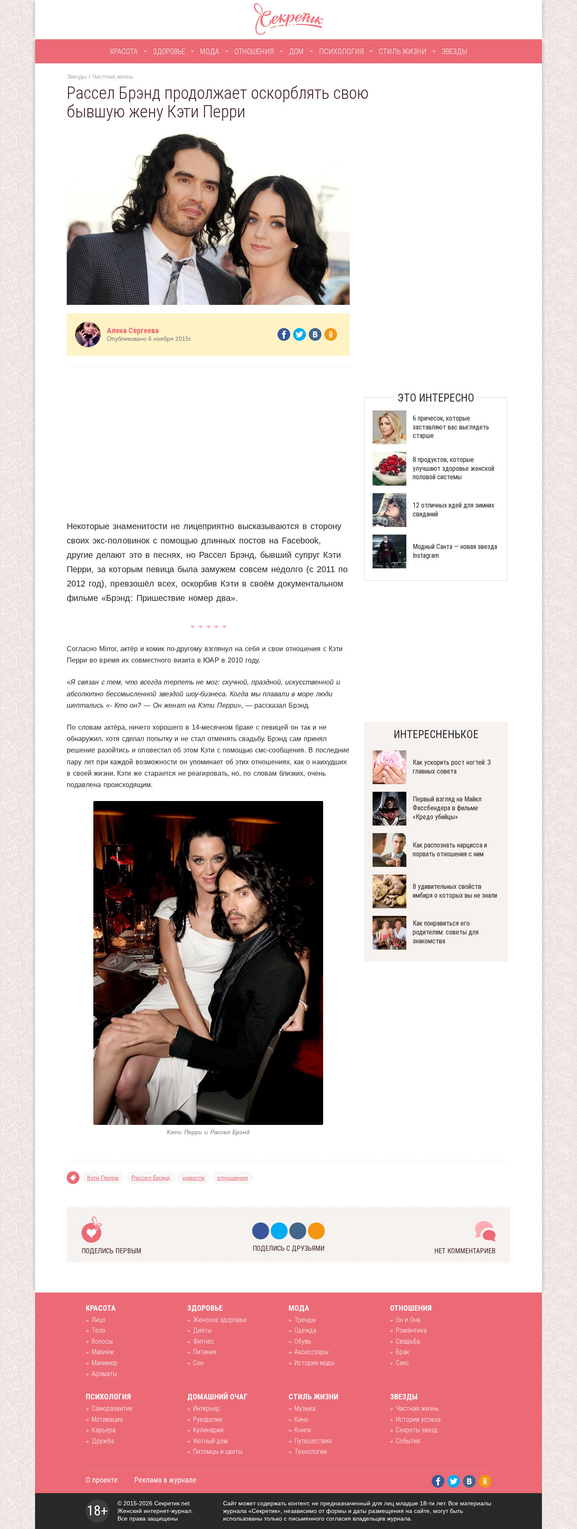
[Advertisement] (208, 436)
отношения (232, 1177)
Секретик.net (172, 1503)
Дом (296, 51)
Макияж (103, 1352)
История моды (314, 1363)
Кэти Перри (103, 1177)
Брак (402, 1352)
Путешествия (313, 1441)
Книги (302, 1430)
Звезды (455, 51)
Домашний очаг (217, 1396)
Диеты (202, 1330)
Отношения (254, 51)
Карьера (104, 1430)
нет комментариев (464, 1251)
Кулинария (208, 1430)
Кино (301, 1419)
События (408, 1441)
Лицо (99, 1320)
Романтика (411, 1330)
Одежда (305, 1330)
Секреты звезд (417, 1430)
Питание (205, 1352)
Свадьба (408, 1341)
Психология (341, 51)
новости (193, 1177)
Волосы (102, 1341)
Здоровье (169, 51)
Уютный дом (210, 1441)
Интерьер (206, 1408)
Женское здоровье (220, 1320)
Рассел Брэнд (150, 1177)
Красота (124, 51)
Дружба (103, 1441)
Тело (98, 1330)
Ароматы (104, 1374)
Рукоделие (208, 1419)
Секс (402, 1363)
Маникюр (104, 1363)
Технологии (310, 1452)
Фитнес (203, 1341)
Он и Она (408, 1320)
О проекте (102, 1479)
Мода (209, 51)
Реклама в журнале (165, 1479)
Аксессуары (311, 1352)
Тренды (305, 1320)
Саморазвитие (112, 1408)
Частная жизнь (113, 76)
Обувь (302, 1341)
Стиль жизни (403, 51)
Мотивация (107, 1419)
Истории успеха (418, 1419)
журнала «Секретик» (251, 1510)
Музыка (305, 1408)
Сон (198, 1363)
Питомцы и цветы (217, 1452)
